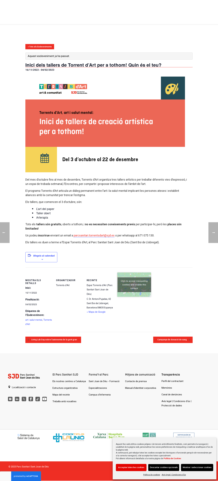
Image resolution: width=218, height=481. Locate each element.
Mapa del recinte (61, 394)
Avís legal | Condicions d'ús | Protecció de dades (176, 403)
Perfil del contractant (172, 381)
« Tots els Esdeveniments (40, 46)
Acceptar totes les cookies (131, 467)
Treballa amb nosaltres (64, 401)
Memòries (167, 387)
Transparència (171, 374)
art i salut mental (33, 319)
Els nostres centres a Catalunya (69, 381)
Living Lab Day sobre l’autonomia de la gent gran (54, 339)
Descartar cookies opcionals (164, 467)
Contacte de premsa (136, 381)
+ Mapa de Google (96, 311)
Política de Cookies (172, 458)
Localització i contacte (23, 387)
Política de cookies (151, 475)
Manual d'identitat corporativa (140, 388)
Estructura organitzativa (65, 388)
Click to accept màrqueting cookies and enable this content (134, 284)
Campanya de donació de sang (172, 339)
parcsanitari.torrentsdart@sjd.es (94, 235)
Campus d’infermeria (100, 394)
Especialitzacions (98, 388)
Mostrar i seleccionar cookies (197, 467)
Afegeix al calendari (44, 255)
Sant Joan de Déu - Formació (104, 381)
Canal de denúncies (172, 394)
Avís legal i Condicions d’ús (174, 475)
